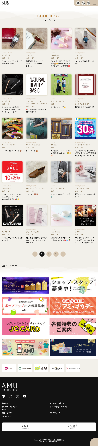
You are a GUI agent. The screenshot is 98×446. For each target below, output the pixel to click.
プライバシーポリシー (58, 403)
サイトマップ (6, 416)
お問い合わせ (7, 413)
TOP (3, 266)
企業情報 (5, 403)
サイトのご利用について (58, 407)
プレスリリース (55, 413)
